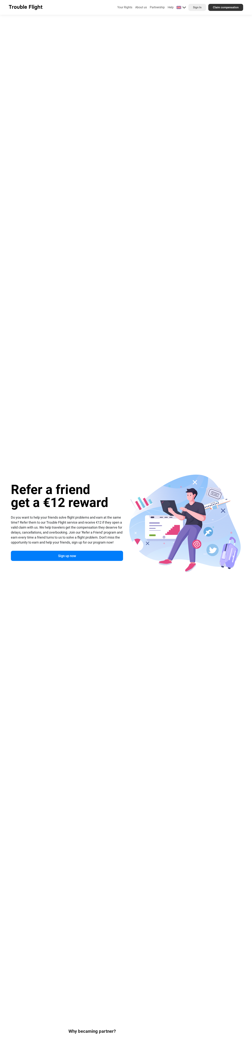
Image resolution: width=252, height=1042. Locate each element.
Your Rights (124, 7)
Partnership (157, 7)
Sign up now (67, 556)
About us (141, 7)
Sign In (197, 7)
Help (171, 7)
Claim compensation (226, 7)
